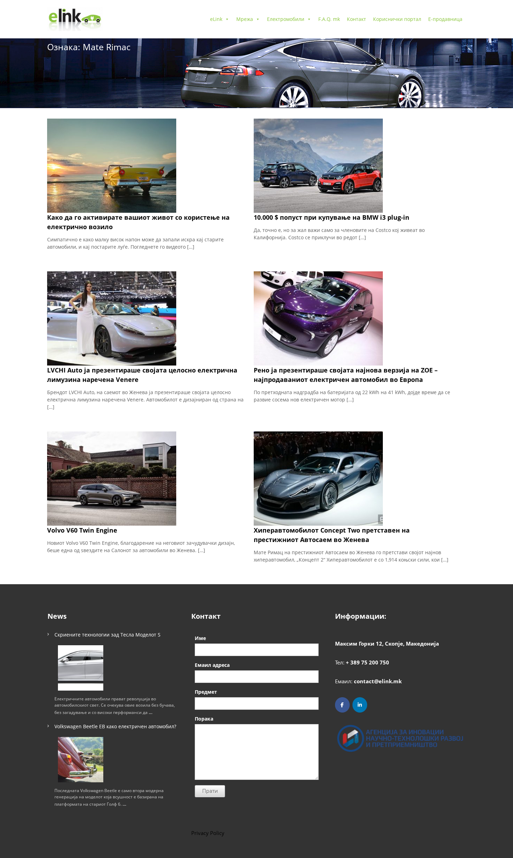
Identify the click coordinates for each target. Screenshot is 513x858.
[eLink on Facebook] (342, 705)
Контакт (356, 19)
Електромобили (285, 19)
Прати (210, 791)
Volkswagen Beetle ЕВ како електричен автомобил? (115, 726)
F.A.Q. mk (329, 19)
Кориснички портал (397, 19)
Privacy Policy (207, 832)
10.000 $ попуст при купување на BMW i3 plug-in (331, 217)
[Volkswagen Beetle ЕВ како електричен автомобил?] (80, 759)
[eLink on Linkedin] (359, 705)
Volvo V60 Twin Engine (82, 530)
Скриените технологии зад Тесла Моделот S (107, 634)
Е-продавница (445, 19)
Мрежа (244, 19)
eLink (216, 19)
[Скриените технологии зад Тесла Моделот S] (80, 668)
